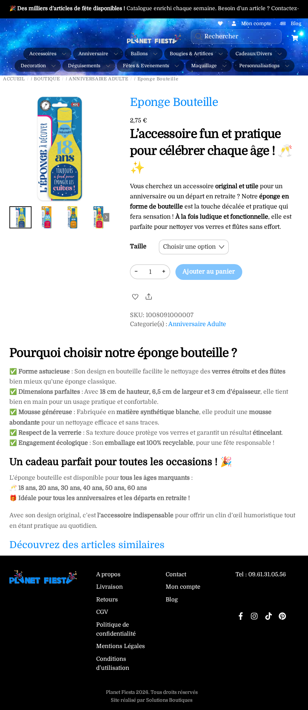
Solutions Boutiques (169, 700)
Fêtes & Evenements (146, 65)
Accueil (14, 79)
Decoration (33, 65)
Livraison (109, 586)
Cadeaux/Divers (254, 53)
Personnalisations (259, 65)
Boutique (47, 79)
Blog (172, 599)
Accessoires (42, 53)
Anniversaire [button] (93, 53)
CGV (102, 612)
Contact (176, 574)
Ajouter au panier (209, 271)
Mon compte (183, 586)
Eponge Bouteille (174, 102)
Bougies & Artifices (191, 53)
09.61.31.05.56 (267, 574)
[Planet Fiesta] (43, 581)
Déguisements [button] (84, 65)
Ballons (139, 53)
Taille (138, 246)
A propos (108, 574)
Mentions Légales (120, 646)
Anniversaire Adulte (98, 79)
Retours (107, 599)
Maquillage (204, 65)
